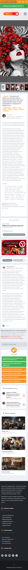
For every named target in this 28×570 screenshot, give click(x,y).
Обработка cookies (7, 523)
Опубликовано (15, 268)
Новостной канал (6, 543)
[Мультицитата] (3, 326)
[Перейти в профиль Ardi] (4, 116)
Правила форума (6, 525)
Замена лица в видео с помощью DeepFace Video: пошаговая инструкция (13, 404)
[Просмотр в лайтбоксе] (14, 51)
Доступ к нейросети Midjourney (11, 381)
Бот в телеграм (6, 537)
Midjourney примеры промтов (12, 226)
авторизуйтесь (20, 333)
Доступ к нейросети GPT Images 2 (12, 373)
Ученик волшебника (7, 451)
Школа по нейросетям (7, 539)
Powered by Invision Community (14, 567)
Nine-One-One (6, 471)
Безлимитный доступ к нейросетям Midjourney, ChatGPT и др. (13, 359)
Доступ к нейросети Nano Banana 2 (12, 369)
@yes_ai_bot (17, 493)
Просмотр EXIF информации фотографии (14, 234)
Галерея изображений (8, 515)
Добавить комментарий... (10, 344)
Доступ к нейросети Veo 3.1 (10, 377)
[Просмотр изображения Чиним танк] (13, 423)
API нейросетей (6, 541)
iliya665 (5, 433)
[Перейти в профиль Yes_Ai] (4, 267)
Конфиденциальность (7, 521)
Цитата (8, 325)
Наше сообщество (6, 517)
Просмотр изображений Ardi (14, 118)
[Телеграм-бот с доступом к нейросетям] (14, 247)
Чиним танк (5, 431)
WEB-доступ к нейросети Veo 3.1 (13, 6)
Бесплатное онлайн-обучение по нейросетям (12, 364)
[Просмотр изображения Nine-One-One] (13, 463)
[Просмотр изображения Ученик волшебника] (13, 443)
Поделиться (8, 260)
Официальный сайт (7, 519)
